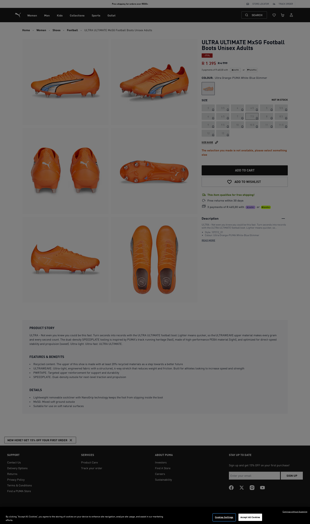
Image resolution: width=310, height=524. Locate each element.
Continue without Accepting (295, 511)
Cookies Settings (224, 517)
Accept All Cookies (250, 517)
